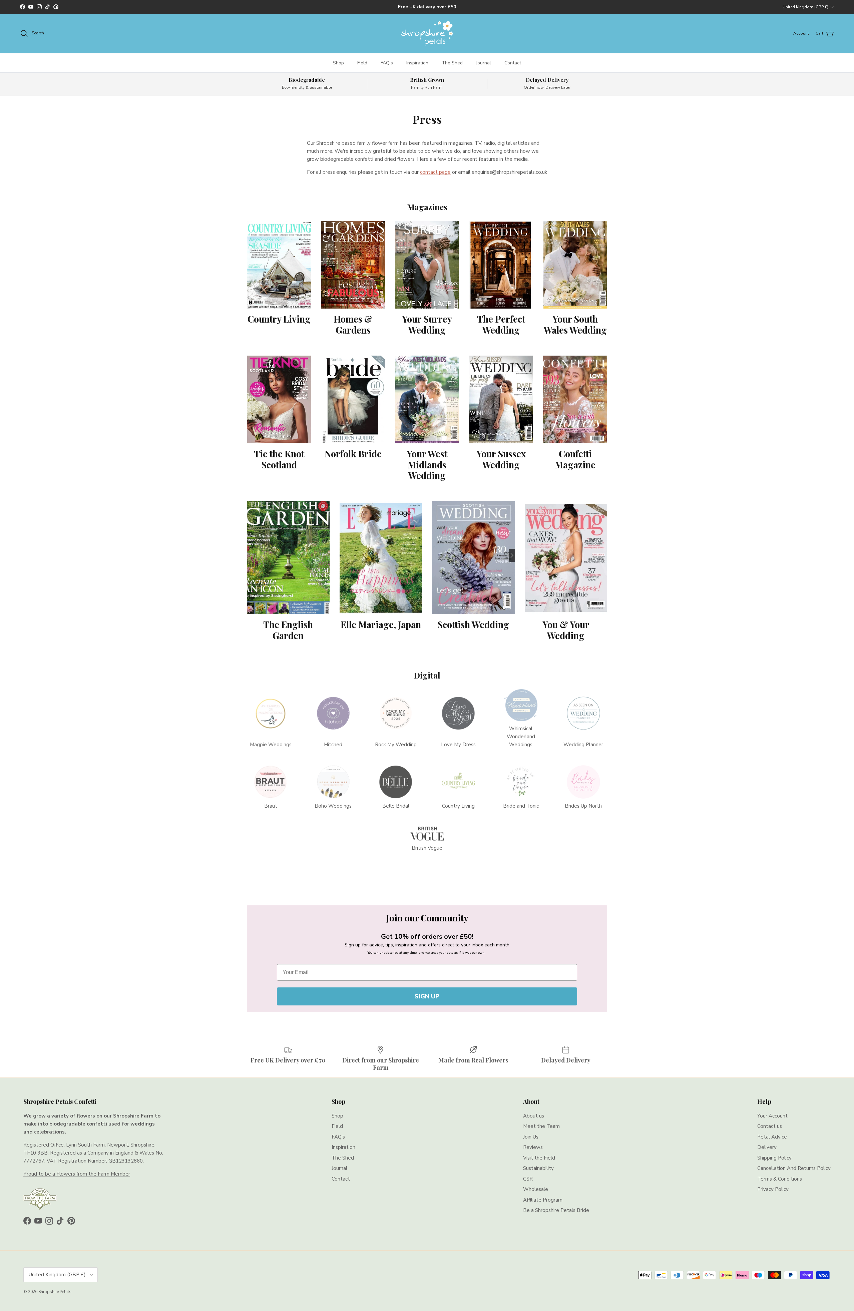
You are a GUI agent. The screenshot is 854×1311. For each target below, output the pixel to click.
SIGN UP (427, 996)
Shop (338, 63)
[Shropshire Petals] (427, 33)
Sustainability (538, 1168)
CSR (528, 1179)
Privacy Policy (773, 1189)
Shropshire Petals (54, 1291)
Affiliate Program (542, 1200)
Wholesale (535, 1189)
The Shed (452, 63)
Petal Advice (772, 1137)
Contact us (769, 1126)
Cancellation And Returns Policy (794, 1168)
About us (533, 1116)
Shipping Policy (774, 1158)
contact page (435, 172)
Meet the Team (541, 1126)
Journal (483, 63)
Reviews (533, 1147)
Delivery (767, 1147)
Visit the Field (539, 1158)
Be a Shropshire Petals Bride (556, 1210)
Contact (512, 63)
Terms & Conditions (779, 1179)
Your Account (772, 1116)
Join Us (530, 1137)
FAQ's (387, 63)
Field (362, 63)
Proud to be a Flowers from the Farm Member (76, 1174)
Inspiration (417, 63)
